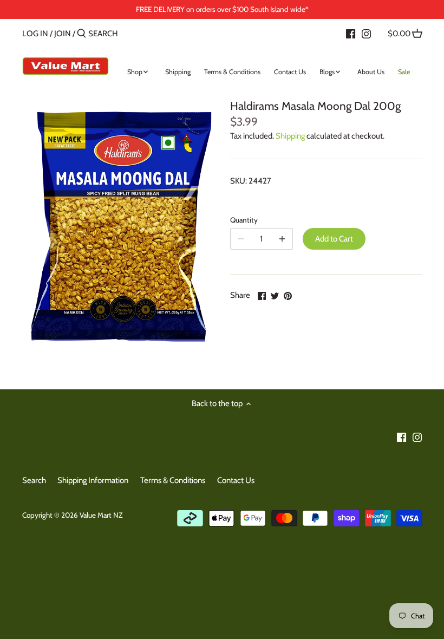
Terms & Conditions (172, 480)
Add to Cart (334, 239)
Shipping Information (92, 480)
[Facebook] (350, 33)
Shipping (290, 136)
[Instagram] (366, 33)
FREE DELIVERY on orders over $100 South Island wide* (222, 9)
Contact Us (235, 480)
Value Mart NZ (101, 515)
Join (62, 33)
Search (34, 480)
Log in (35, 33)
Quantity (244, 220)
